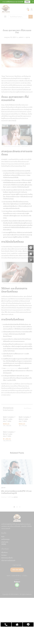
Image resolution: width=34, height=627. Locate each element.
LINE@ (27, 1)
